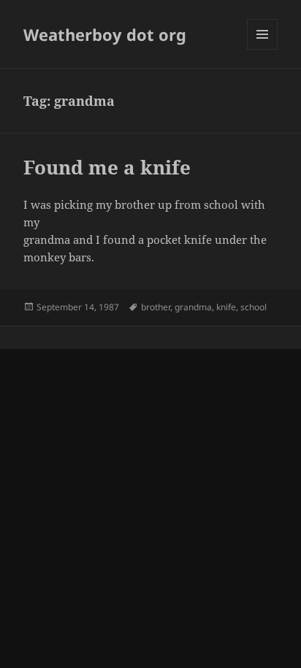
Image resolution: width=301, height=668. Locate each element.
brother (155, 307)
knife (226, 307)
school (253, 307)
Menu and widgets (263, 49)
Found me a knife (107, 167)
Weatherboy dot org (104, 34)
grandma (193, 307)
